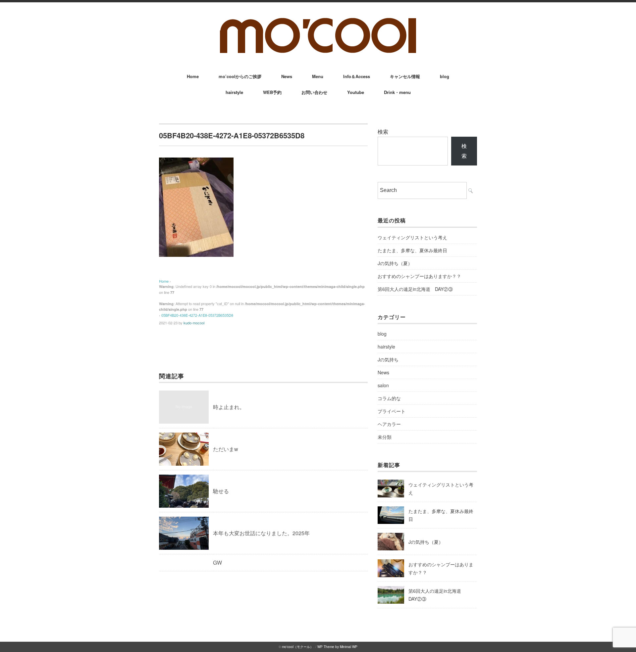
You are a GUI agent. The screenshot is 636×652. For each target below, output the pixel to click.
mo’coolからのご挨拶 (240, 76)
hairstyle (234, 92)
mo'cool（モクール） (297, 646)
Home (193, 76)
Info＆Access (356, 76)
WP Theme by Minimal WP (337, 646)
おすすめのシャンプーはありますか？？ (419, 276)
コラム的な (389, 398)
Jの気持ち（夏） (395, 263)
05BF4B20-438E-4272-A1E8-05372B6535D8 (197, 315)
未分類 (385, 437)
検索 (383, 131)
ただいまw (225, 449)
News (286, 76)
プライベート (391, 411)
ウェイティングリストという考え (412, 237)
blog (444, 76)
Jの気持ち (388, 359)
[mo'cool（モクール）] (318, 20)
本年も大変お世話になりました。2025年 (261, 533)
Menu (317, 76)
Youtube (355, 92)
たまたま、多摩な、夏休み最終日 (412, 250)
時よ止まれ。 (229, 407)
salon (383, 385)
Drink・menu (397, 92)
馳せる (221, 491)
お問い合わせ (314, 92)
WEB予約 (272, 92)
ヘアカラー (389, 424)
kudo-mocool (194, 322)
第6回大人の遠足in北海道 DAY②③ (415, 289)
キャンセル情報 (405, 76)
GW (217, 562)
